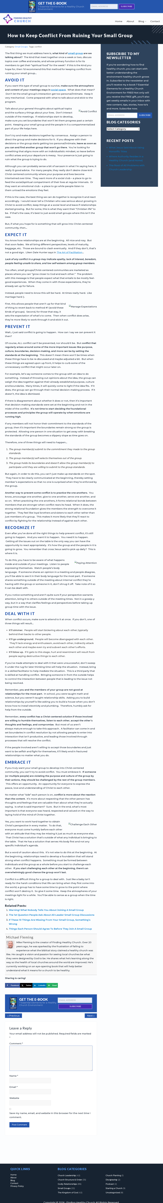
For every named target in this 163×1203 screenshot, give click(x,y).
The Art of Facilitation (69, 252)
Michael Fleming (19, 937)
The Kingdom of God (68, 1192)
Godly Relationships (67, 1184)
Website (14, 1098)
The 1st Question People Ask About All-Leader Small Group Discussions (51, 914)
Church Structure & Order (70, 1180)
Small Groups (21, 47)
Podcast (110, 1184)
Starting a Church (114, 1188)
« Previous (13, 1015)
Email (13, 1087)
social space (58, 89)
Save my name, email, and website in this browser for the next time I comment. (49, 1115)
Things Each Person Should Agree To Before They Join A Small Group (50, 928)
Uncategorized (113, 1192)
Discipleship (111, 1180)
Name (13, 1075)
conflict (38, 47)
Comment (16, 1043)
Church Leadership (67, 1175)
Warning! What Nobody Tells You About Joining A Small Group (46, 910)
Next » (91, 1015)
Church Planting (113, 1175)
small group (75, 53)
